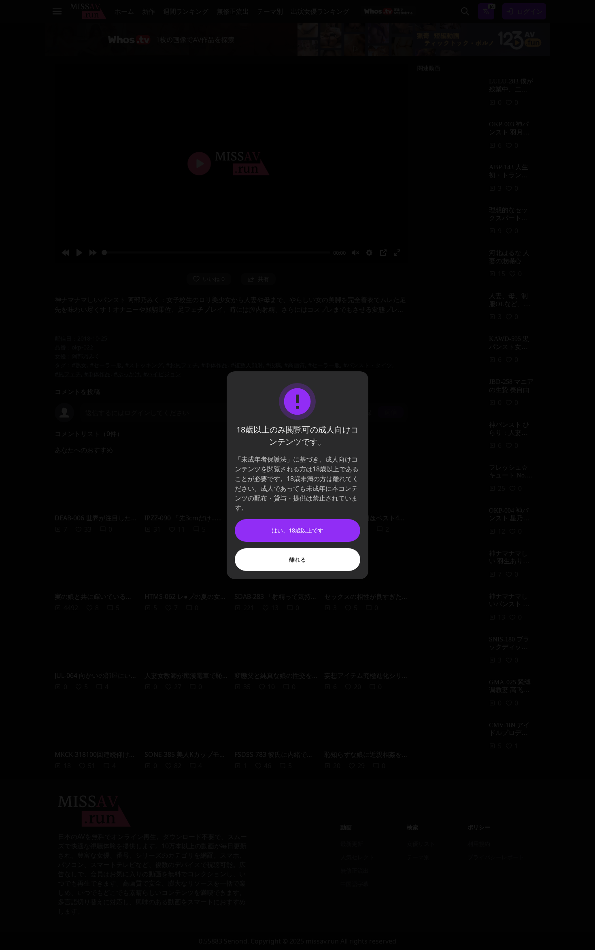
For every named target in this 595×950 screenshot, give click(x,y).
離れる (297, 559)
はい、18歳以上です (297, 530)
